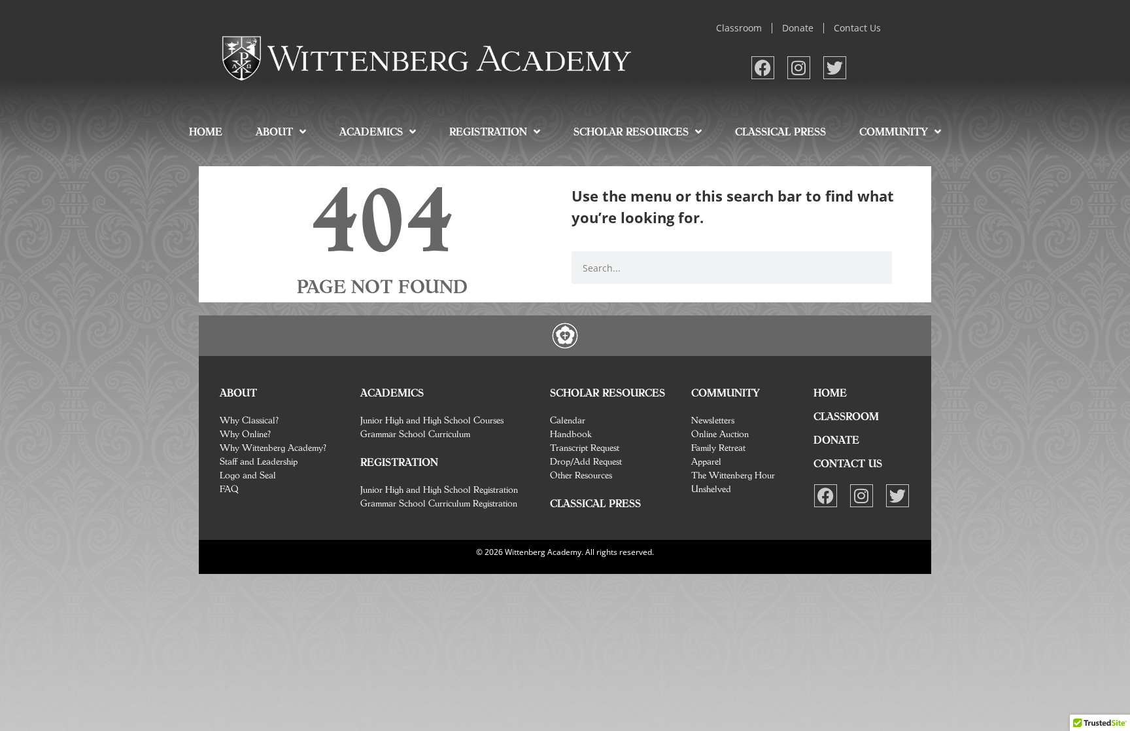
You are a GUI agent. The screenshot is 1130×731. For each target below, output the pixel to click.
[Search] (908, 267)
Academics (371, 131)
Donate (797, 28)
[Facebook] (762, 67)
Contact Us (857, 28)
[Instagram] (798, 67)
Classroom (739, 28)
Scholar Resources (631, 131)
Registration (488, 131)
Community (893, 131)
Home (205, 131)
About (274, 131)
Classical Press (780, 131)
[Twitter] (834, 67)
